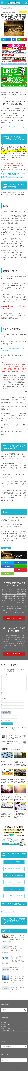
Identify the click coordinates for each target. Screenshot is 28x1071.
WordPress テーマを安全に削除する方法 (16, 969)
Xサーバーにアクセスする (14, 653)
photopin (22, 127)
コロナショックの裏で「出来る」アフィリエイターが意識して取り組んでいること (13, 960)
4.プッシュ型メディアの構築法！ (14, 882)
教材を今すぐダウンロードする (14, 618)
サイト (3, 704)
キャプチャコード (5, 720)
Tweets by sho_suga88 (8, 912)
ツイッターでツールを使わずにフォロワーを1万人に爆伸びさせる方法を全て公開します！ (13, 979)
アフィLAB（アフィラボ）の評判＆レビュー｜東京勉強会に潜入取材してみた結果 (13, 938)
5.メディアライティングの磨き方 (14, 889)
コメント (4, 674)
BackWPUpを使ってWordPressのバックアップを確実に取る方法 (13, 949)
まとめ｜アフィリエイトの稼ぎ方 (14, 896)
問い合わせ (4, 1026)
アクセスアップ (6, 548)
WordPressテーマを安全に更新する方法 (16, 989)
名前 (2, 692)
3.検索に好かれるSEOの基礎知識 (14, 875)
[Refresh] (12, 712)
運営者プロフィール (7, 1024)
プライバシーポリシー (7, 1030)
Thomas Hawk (13, 127)
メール (3, 698)
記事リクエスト (5, 1028)
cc (2, 129)
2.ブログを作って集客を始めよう (14, 868)
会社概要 (3, 1022)
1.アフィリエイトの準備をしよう (14, 862)
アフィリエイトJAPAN (13, 1069)
